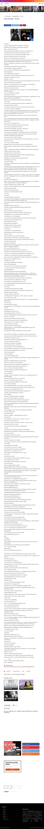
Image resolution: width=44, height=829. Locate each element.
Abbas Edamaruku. (30, 815)
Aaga (30, 812)
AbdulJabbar (39, 818)
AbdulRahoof (36, 821)
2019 (4, 818)
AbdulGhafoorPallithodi (26, 818)
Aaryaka (34, 814)
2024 (4, 811)
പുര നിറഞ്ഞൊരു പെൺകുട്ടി (18, 674)
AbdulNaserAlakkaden (26, 819)
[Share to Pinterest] (21, 25)
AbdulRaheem (25, 821)
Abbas (25, 815)
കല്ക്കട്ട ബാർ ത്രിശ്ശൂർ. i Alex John (38, 10)
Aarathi (31, 814)
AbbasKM (36, 815)
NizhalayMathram (15, 16)
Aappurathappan (25, 814)
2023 (4, 813)
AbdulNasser (36, 819)
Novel (22, 16)
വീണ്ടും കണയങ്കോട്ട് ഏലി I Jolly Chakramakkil (27, 10)
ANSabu (35, 811)
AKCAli (29, 811)
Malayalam (8, 16)
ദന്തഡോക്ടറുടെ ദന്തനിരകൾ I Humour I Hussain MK (16, 10)
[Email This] (24, 25)
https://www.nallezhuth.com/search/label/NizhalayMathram (19, 667)
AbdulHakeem (33, 818)
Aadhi (40, 811)
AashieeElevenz (39, 814)
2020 (4, 816)
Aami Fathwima (37, 812)
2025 (4, 809)
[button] (2, 1)
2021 (4, 814)
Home (2, 1)
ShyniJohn (28, 671)
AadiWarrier (24, 812)
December (6, 819)
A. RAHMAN (24, 811)
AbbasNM (40, 815)
